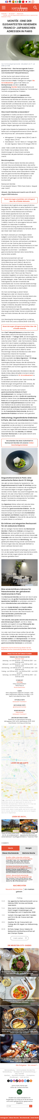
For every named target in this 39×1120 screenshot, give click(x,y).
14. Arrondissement (26, 375)
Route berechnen (19, 687)
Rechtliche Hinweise (18, 1075)
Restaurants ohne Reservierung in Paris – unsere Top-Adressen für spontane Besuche (19, 972)
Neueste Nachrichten (14, 889)
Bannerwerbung (10, 1070)
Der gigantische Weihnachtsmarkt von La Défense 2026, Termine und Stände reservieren (22, 903)
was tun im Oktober (21, 800)
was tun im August (29, 811)
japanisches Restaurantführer (19, 806)
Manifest (7, 1075)
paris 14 (21, 802)
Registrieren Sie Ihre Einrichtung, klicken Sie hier (16, 648)
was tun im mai (28, 804)
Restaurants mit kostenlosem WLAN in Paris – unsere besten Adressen (19, 1001)
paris (7, 809)
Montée (14, 87)
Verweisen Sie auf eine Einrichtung (24, 1072)
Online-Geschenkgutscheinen (22, 444)
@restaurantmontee (19, 707)
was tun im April (14, 802)
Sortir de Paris (24, 1077)
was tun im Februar (17, 811)
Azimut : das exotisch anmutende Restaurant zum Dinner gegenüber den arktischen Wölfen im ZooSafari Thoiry (19, 876)
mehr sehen (18, 938)
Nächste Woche (28, 853)
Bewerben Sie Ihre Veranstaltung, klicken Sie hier (16, 649)
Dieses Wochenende (10, 853)
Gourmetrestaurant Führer (9, 807)
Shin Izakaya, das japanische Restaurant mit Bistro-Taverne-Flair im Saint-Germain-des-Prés (29, 835)
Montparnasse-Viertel (15, 804)
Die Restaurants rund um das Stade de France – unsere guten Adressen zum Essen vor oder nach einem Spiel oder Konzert (19, 1031)
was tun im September (8, 813)
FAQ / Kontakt (19, 1074)
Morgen (29, 848)
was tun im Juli (10, 800)
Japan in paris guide (16, 809)
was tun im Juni (28, 809)
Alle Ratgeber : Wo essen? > (27, 1065)
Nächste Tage (19, 659)
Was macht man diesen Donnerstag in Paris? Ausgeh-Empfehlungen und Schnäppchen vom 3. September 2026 (21, 910)
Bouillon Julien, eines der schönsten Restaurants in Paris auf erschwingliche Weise (19, 858)
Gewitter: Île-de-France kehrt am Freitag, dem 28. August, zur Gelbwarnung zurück (22, 924)
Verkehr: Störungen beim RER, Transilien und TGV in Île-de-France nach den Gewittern (22, 917)
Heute (10, 848)
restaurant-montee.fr (19, 702)
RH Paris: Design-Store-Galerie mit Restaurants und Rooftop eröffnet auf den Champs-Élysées (21, 931)
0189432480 (19, 712)
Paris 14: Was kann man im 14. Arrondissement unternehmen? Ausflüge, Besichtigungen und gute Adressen (10, 835)
